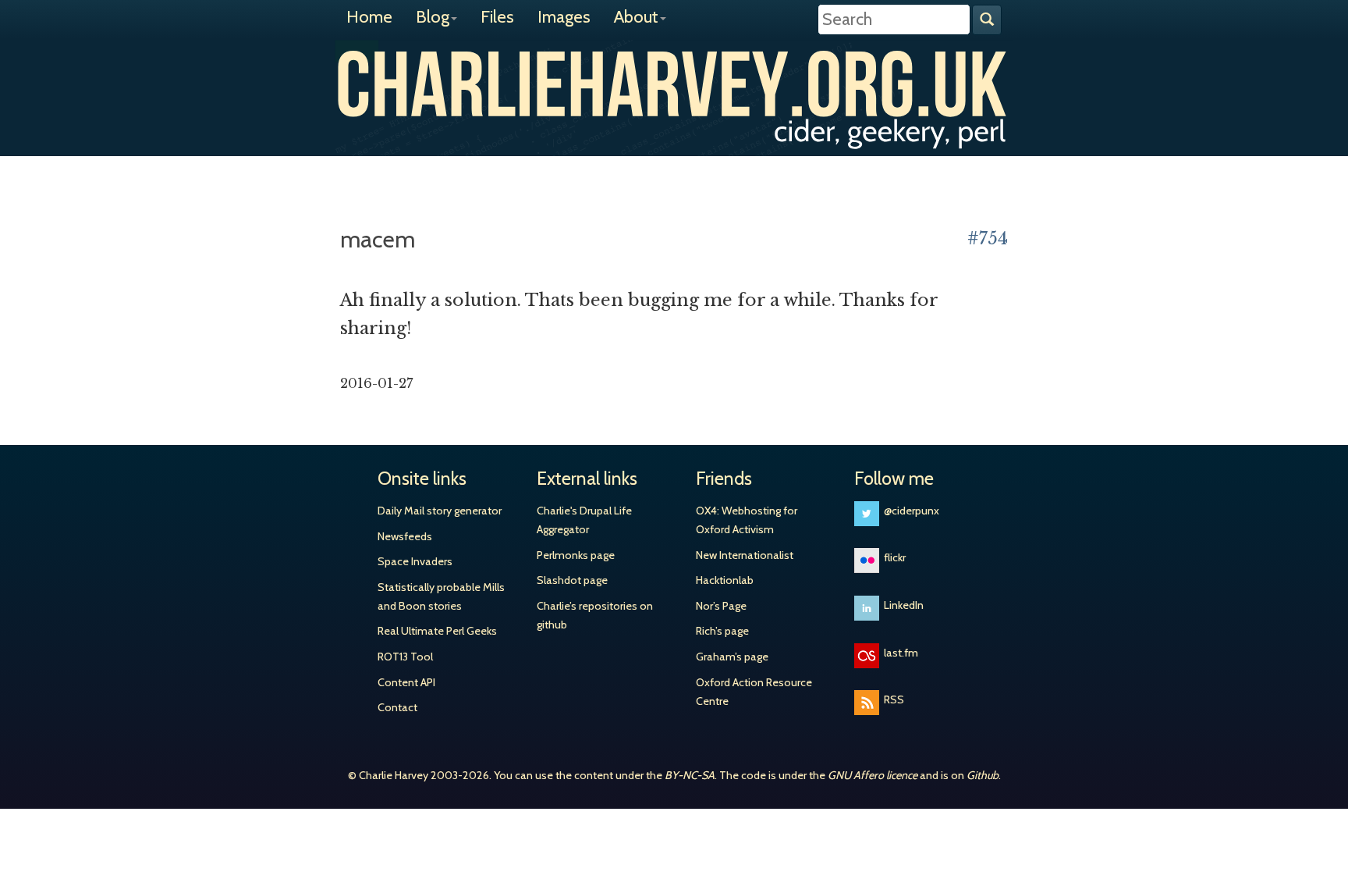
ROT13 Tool (405, 657)
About (636, 16)
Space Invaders (415, 561)
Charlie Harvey (674, 83)
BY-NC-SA (690, 775)
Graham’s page (732, 657)
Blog (432, 16)
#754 (987, 238)
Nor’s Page (721, 606)
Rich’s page (722, 631)
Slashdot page (572, 580)
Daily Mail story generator (440, 511)
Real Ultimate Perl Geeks (437, 631)
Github (983, 775)
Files (497, 16)
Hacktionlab (725, 580)
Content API (406, 682)
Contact (397, 707)
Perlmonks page (576, 555)
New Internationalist (744, 555)
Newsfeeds (405, 536)
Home (369, 16)
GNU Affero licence (872, 775)
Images (564, 16)
